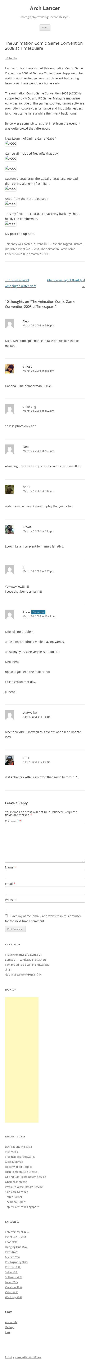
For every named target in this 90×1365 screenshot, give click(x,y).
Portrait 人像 (13, 1267)
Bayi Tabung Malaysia (18, 1147)
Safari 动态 (11, 1272)
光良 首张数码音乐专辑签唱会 (23, 975)
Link (7, 1332)
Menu (45, 27)
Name (10, 867)
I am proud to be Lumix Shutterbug (27, 964)
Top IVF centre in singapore (22, 1207)
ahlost (27, 366)
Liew (26, 612)
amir (26, 757)
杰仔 (7, 970)
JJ (23, 567)
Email (10, 884)
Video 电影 (11, 1292)
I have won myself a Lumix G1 (23, 954)
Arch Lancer (45, 8)
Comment (13, 821)
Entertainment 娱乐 (17, 1232)
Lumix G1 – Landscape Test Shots (25, 959)
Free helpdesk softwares (20, 1157)
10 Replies (11, 58)
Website (10, 900)
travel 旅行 (11, 1282)
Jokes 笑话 (11, 1252)
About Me (11, 1322)
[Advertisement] (22, 1060)
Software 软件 (13, 1277)
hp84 (26, 487)
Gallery (9, 1327)
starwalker (30, 712)
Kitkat (27, 527)
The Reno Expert (15, 1202)
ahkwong (29, 406)
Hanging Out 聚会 (16, 1247)
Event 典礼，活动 (46, 244)
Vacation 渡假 (13, 1287)
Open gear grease (16, 1182)
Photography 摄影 (16, 1262)
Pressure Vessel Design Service (24, 1187)
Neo (26, 321)
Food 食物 (11, 1242)
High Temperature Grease (21, 1172)
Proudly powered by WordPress (23, 1357)
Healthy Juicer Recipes (18, 1167)
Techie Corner (13, 1197)
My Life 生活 (12, 1257)
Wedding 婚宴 (13, 1297)
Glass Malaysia (14, 1162)
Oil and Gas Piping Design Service (25, 1177)
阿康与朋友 (12, 1152)
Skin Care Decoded (16, 1192)
